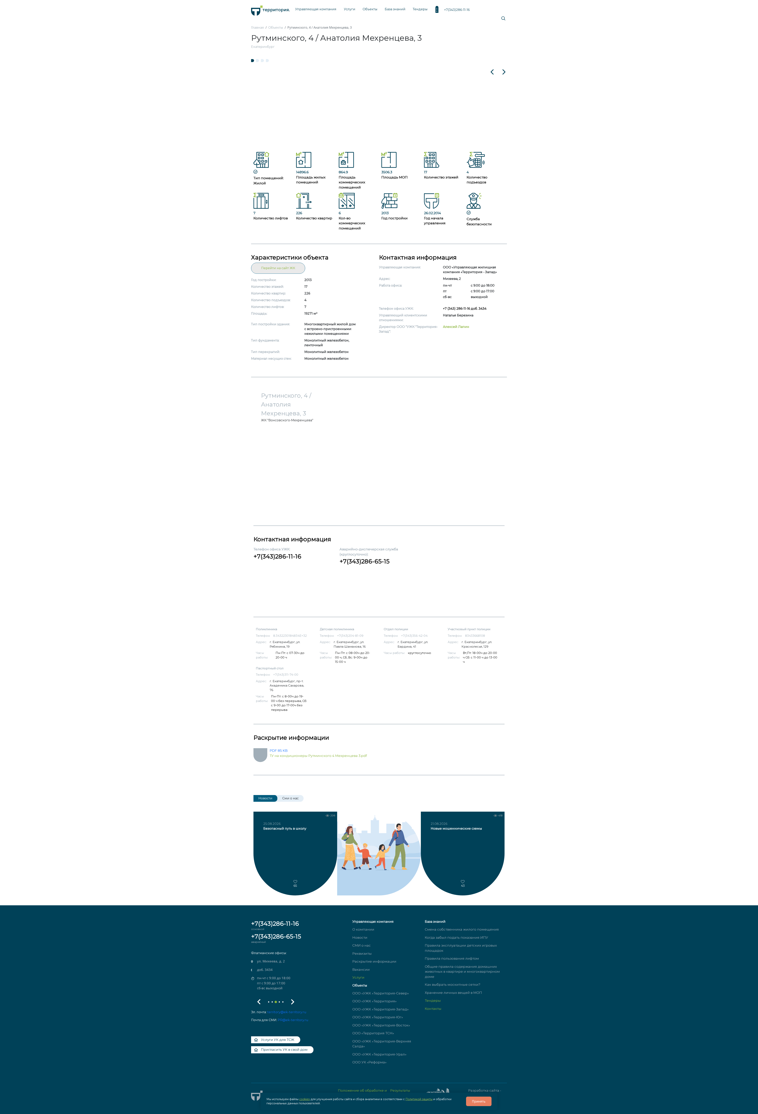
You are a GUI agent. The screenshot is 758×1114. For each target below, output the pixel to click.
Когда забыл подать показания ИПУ (456, 937)
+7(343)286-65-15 (364, 561)
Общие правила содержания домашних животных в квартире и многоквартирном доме (462, 972)
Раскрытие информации (374, 961)
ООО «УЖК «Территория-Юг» (377, 1017)
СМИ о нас (361, 945)
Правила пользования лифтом (452, 958)
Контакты (433, 1009)
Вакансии (361, 970)
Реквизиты (362, 954)
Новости (359, 937)
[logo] (270, 9)
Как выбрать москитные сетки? (452, 985)
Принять (479, 1101)
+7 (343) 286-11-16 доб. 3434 (464, 308)
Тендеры (433, 1001)
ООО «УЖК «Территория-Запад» (380, 1009)
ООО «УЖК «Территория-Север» (380, 993)
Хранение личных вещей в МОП (453, 993)
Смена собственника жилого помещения (462, 929)
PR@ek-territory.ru (293, 1020)
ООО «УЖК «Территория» (374, 1001)
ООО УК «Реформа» (369, 1062)
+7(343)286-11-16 (457, 10)
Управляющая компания (315, 9)
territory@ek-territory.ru (286, 1012)
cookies (304, 1099)
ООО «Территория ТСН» (373, 1033)
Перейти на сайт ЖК (278, 268)
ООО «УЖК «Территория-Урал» (379, 1054)
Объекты (359, 985)
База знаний (395, 9)
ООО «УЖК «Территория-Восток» (381, 1025)
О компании (363, 929)
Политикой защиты (418, 1099)
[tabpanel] (379, 105)
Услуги (358, 977)
